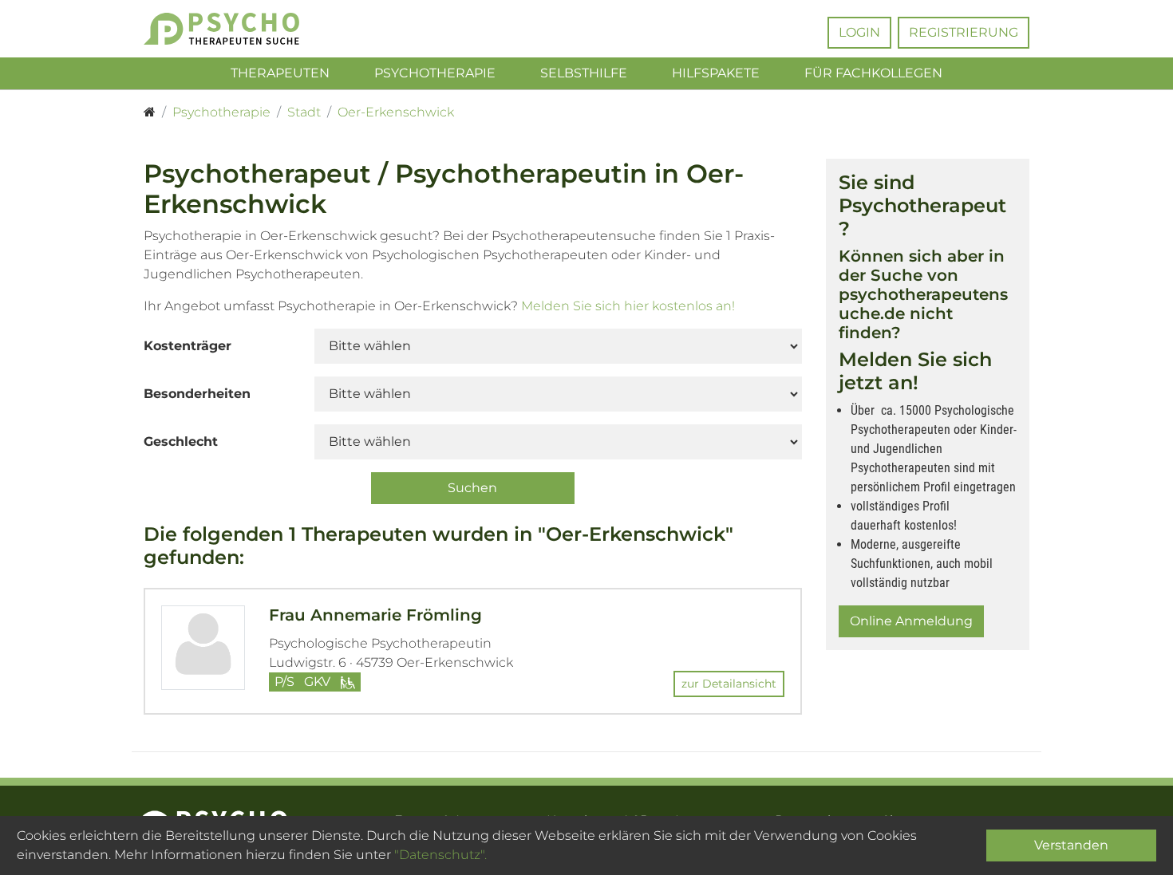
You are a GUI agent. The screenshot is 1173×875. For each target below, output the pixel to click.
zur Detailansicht (728, 683)
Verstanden (1071, 845)
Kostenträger (187, 345)
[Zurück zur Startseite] (245, 28)
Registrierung (963, 32)
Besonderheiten (197, 393)
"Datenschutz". (440, 854)
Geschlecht (181, 441)
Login (859, 32)
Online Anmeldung (911, 621)
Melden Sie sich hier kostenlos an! (628, 305)
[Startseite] (150, 112)
